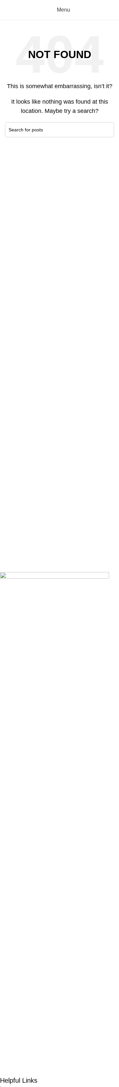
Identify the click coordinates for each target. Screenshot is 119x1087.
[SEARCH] (106, 129)
